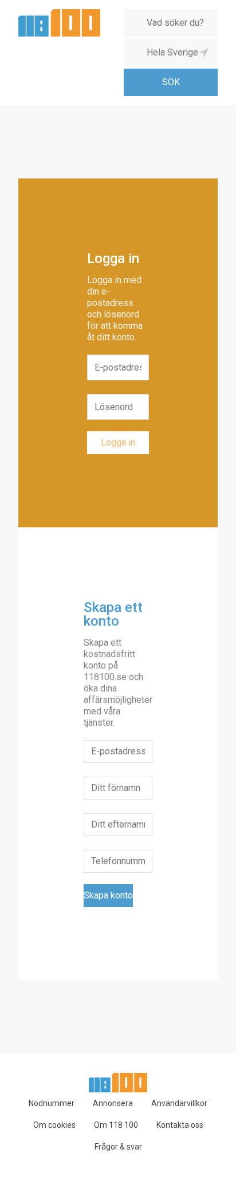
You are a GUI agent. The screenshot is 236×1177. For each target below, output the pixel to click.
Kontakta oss (179, 1125)
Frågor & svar (118, 1146)
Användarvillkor (179, 1103)
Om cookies (54, 1125)
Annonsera (113, 1103)
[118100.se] (59, 13)
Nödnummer (51, 1103)
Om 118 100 (116, 1125)
